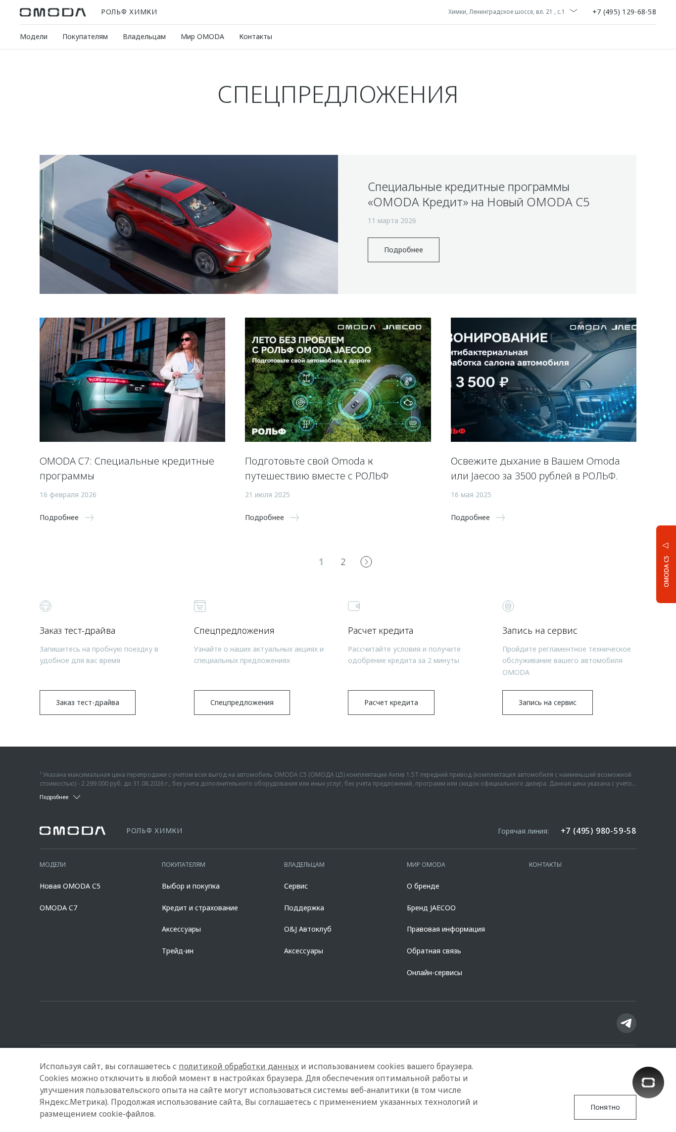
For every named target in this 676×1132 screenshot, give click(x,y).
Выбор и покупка (191, 886)
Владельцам (144, 36)
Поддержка (304, 907)
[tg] (626, 1023)
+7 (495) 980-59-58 (598, 830)
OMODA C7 (58, 907)
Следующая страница (366, 561)
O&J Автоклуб (308, 929)
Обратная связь (434, 950)
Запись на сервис (548, 702)
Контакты (255, 36)
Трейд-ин (177, 950)
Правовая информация (446, 929)
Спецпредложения (242, 702)
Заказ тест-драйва (87, 702)
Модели (34, 36)
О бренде (423, 886)
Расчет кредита (391, 702)
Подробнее (403, 249)
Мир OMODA (202, 36)
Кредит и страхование (200, 907)
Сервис (296, 886)
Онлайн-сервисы (434, 972)
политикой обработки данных (239, 1066)
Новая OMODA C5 (70, 886)
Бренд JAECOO (431, 907)
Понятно (605, 1107)
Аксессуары (181, 929)
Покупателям (85, 36)
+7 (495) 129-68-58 (624, 12)
